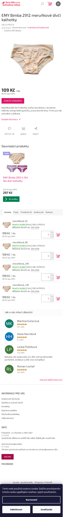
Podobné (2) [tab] (26, 212)
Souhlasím (46, 509)
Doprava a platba (9, 410)
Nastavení (31, 499)
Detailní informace (10, 119)
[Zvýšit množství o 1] (52, 233)
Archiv (7, 456)
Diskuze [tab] (49, 212)
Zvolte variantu (13, 100)
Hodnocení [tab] (39, 212)
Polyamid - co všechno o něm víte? (17, 433)
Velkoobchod (7, 418)
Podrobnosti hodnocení (38, 27)
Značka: (12, 30)
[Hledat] (42, 4)
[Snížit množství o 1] (52, 236)
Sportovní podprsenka (12, 444)
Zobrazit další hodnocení (51, 379)
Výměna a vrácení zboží (12, 402)
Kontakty (6, 406)
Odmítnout (16, 509)
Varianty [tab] (7, 212)
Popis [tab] (16, 212)
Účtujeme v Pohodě (43, 482)
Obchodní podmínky (11, 414)
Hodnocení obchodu (11, 398)
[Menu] (58, 4)
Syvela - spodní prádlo (23, 482)
